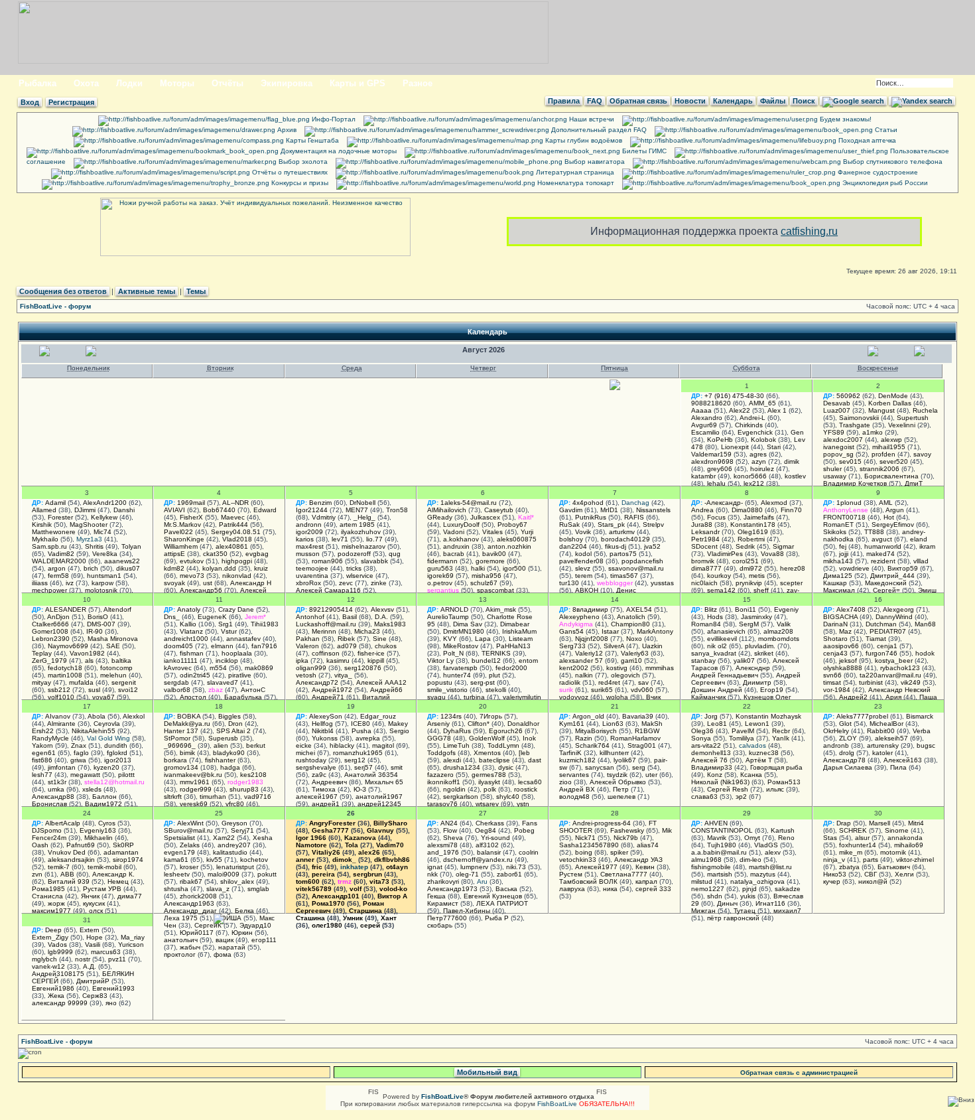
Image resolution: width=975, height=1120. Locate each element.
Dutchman (881, 624)
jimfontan (62, 767)
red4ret (609, 682)
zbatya (849, 867)
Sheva (453, 837)
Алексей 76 (709, 760)
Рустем (570, 874)
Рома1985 (48, 888)
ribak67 (191, 881)
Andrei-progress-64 (601, 823)
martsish (719, 874)
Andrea (702, 510)
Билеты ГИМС (643, 151)
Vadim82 (61, 553)
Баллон (104, 796)
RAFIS (634, 517)
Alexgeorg (898, 609)
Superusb (223, 738)
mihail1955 (888, 447)
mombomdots (778, 638)
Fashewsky (627, 830)
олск (96, 910)
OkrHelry (836, 731)
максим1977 (51, 910)
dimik (791, 461)
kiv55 (214, 859)
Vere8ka (104, 553)
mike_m (850, 852)
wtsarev (487, 803)
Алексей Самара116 (328, 590)
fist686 (42, 760)
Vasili (92, 944)
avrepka (368, 738)
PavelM (743, 731)
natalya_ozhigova (757, 881)
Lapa (483, 638)
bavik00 (494, 553)
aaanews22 (122, 561)
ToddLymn (503, 745)
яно (111, 1003)
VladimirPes (725, 553)
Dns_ (172, 616)
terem (583, 575)
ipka (302, 660)
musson (308, 553)
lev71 (340, 539)
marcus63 (106, 951)
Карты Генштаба (311, 140)
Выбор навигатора (593, 161)
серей (370, 925)
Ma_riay (133, 937)
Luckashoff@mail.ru (326, 624)
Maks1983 (390, 624)
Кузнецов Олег (767, 697)
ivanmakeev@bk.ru (193, 774)
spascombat (495, 590)
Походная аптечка (866, 140)
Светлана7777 (623, 874)
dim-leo (750, 859)
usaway (834, 476)
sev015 (850, 461)
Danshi (124, 510)
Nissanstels (653, 510)
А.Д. (89, 966)
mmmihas (659, 667)
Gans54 (571, 631)
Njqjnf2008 (591, 638)
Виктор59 (902, 568)
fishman (192, 653)
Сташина (310, 918)
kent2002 (573, 667)
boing (583, 852)
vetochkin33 (577, 859)
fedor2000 (511, 667)
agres (758, 454)
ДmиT (914, 483)
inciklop (227, 660)
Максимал (839, 590)
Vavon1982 (87, 653)
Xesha (263, 837)
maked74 (880, 553)
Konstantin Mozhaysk (768, 716)
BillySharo (390, 823)
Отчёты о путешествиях (289, 172)
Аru (482, 881)
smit (397, 767)
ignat (434, 867)
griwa (78, 760)
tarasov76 (442, 803)
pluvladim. (760, 646)
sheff (761, 590)
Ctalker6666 (50, 624)
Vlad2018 (237, 539)
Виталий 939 (69, 881)
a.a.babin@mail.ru (719, 852)
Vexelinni (901, 425)
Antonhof (310, 616)
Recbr (781, 731)
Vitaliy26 (326, 852)
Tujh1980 (721, 845)
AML (886, 502)
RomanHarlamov (635, 738)
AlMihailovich (446, 510)
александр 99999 (60, 1003)
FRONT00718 (844, 517)
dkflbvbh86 (392, 859)
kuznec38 (764, 752)
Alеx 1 (777, 410)
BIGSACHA (840, 616)
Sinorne (897, 830)
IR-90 (94, 631)
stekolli (496, 689)
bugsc (926, 745)
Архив (285, 129)
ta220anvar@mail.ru (890, 675)
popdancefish (642, 561)
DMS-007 (101, 624)
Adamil (55, 502)
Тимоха (324, 789)
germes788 (489, 774)
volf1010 (61, 697)
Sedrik (745, 546)
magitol (383, 745)
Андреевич (329, 782)
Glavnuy (380, 830)
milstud (701, 881)
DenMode (893, 395)
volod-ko (393, 888)
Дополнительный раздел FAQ (598, 129)
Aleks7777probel (862, 716)
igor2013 (117, 760)
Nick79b (626, 837)
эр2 (741, 796)
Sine (380, 638)
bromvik (702, 561)
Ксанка (751, 774)
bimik (187, 752)
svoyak (174, 583)
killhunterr (614, 752)
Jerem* (255, 616)
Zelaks (190, 845)
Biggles (229, 716)
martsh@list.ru (770, 867)
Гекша (436, 896)
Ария (893, 697)
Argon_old (588, 716)
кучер (831, 881)
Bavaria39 (637, 716)
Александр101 (335, 896)
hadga (230, 767)
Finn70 (791, 510)
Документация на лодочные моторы (338, 151)
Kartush (783, 830)
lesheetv (177, 874)
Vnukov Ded (67, 852)
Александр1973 (452, 888)
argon (57, 568)
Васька (506, 888)
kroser (189, 867)
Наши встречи (590, 119)
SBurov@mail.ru (188, 830)
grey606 (719, 468)
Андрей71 (328, 697)
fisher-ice (371, 653)
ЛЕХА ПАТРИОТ (502, 903)
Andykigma (576, 624)
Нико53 (834, 874)
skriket (763, 653)
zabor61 (509, 874)
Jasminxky (756, 616)
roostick (525, 789)
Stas (830, 837)
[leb (524, 752)
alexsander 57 (581, 660)
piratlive (239, 675)
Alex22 (739, 410)
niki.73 (516, 867)
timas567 (624, 575)
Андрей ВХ (577, 789)
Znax (78, 745)
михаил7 (787, 910)
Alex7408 (851, 609)
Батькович (894, 867)
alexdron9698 (712, 461)
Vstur (229, 631)
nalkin (584, 675)
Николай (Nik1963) (720, 782)
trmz (345, 881)
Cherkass (490, 823)
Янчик (90, 896)
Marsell (879, 823)
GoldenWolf (487, 738)
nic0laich (704, 583)
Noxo (634, 638)
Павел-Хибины (466, 910)
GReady (439, 517)
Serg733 (572, 646)
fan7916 (264, 646)
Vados (57, 944)
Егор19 (771, 689)
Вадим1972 (103, 803)
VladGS (766, 845)
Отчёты (227, 83)
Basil (349, 616)
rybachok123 (900, 667)
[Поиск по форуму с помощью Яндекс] (922, 100)
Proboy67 (512, 524)
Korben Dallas (889, 403)
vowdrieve (854, 568)
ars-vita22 (706, 745)
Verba (922, 731)
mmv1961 (195, 782)
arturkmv (622, 531)
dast (534, 760)
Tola (351, 845)
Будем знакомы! (845, 119)
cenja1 (887, 646)
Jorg (711, 716)
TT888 (874, 531)
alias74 (648, 845)
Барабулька (243, 697)
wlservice (359, 575)
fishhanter (220, 760)
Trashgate (854, 425)
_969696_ (180, 745)
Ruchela (925, 410)
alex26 (369, 852)
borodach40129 (625, 539)
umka (56, 789)
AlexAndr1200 (105, 502)
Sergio (399, 731)
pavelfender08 (581, 561)
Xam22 (224, 837)
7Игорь (491, 716)
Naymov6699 (68, 646)
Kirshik (42, 524)
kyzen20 (106, 767)
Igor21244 (312, 510)
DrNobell (362, 502)
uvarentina (312, 575)
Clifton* (478, 723)
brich (91, 568)
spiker (619, 852)
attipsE (174, 553)
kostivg (616, 667)
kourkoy (719, 575)
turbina (474, 697)
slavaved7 (222, 682)
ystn (523, 803)
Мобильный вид (487, 1072)
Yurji (527, 531)
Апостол (193, 697)
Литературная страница (574, 172)
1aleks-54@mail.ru (468, 502)
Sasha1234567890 (589, 845)
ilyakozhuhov (361, 531)
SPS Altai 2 (233, 731)
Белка (244, 910)
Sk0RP (123, 845)
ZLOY (848, 738)
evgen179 (179, 852)
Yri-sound (495, 837)
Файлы (772, 101)
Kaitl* (526, 517)
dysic (505, 767)
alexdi (452, 760)
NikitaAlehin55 (93, 731)
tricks (353, 568)
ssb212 (59, 689)
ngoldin (454, 789)
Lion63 (612, 723)
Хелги (904, 874)
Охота (86, 83)
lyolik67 (625, 760)
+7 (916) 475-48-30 (734, 395)
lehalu (716, 483)
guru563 (440, 568)
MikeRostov (460, 646)
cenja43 (835, 653)
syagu (436, 697)
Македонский (886, 583)
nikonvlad (236, 575)
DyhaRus (457, 731)
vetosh (306, 675)
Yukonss (325, 738)
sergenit (123, 682)
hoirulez (762, 468)
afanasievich (726, 631)
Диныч (727, 903)
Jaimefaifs (759, 517)
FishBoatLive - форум (55, 306)
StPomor (177, 738)
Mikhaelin (98, 837)
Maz (845, 631)
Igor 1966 (311, 837)
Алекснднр (753, 667)
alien (221, 745)
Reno (786, 837)
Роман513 (784, 782)
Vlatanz (191, 631)
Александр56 (201, 590)
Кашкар (835, 583)
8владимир (590, 609)
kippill (375, 660)
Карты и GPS (357, 83)
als (89, 660)
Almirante (61, 723)
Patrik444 (233, 524)
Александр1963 (189, 903)
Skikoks (834, 531)
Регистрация (71, 102)
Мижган (703, 910)
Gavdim (570, 510)
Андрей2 (853, 697)
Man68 (925, 624)
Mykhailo (45, 539)
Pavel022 (178, 531)
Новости (690, 101)
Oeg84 (485, 830)
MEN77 (357, 510)
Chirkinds (749, 425)
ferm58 (58, 575)
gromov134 (181, 767)
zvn (37, 874)
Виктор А (392, 896)
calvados (752, 745)
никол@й (872, 881)
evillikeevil (722, 638)
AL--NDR (235, 502)
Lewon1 (757, 723)
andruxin (456, 546)
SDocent (704, 546)
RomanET (838, 524)
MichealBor (886, 723)
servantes (574, 774)
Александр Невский (899, 689)
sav (643, 682)
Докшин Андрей (716, 689)
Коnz (714, 774)
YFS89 (833, 432)
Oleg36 (702, 731)
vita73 (379, 881)
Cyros (106, 823)
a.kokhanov (461, 539)
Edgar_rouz (378, 716)
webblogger (615, 583)
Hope (94, 937)
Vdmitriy (324, 517)
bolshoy (571, 539)
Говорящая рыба (776, 767)
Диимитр (757, 682)
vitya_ (343, 675)
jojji (843, 553)
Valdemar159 (711, 454)
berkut (255, 745)
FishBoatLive (557, 1103)
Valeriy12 (589, 653)
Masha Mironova (113, 638)
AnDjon (58, 616)
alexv (773, 852)
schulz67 (483, 583)
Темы (196, 291)
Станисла (47, 896)
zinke (379, 583)
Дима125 (837, 575)
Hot (888, 517)
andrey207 (234, 845)
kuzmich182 (577, 760)
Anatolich (631, 616)
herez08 (792, 568)
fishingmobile (711, 867)
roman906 (327, 561)
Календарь (733, 101)
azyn (758, 461)
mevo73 (192, 575)
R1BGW (647, 731)
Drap (843, 823)
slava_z (217, 888)
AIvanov (57, 716)
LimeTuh (456, 745)
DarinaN (835, 624)
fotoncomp (116, 667)
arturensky (883, 745)
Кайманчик (708, 697)
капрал (646, 881)
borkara (175, 760)
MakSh (652, 723)
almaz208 (778, 631)
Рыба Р (497, 918)
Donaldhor (523, 723)
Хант (389, 918)
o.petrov (439, 583)
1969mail (191, 502)
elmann (222, 646)
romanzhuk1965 (358, 752)
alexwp (891, 439)
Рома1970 (328, 903)
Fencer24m (49, 837)
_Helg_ (364, 517)
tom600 (308, 881)
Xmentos (487, 752)
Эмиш (927, 590)
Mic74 (102, 531)
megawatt (85, 774)
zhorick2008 (198, 896)
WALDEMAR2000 (59, 561)
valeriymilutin (522, 697)
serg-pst (482, 682)
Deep (53, 930)
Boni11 (745, 609)
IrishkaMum (519, 631)
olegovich (625, 675)
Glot (845, 723)
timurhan (213, 796)
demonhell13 (711, 752)
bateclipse (494, 760)
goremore (490, 561)
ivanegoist (838, 447)
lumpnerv (474, 867)
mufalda (81, 682)
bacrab (453, 553)
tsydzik (617, 774)
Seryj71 (242, 830)
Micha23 (367, 631)
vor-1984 (836, 689)
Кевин (645, 867)
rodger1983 (245, 782)
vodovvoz (573, 697)
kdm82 (174, 568)
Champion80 (630, 624)
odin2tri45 (195, 675)
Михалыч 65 (384, 782)
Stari (774, 447)
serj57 (363, 767)
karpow (102, 583)
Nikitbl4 (323, 731)
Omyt (752, 837)
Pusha (361, 731)
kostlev (795, 476)
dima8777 (706, 568)
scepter (791, 583)
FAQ (594, 101)
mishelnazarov (363, 546)
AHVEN (716, 823)
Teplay (42, 653)
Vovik (583, 531)
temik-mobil (104, 867)
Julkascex (485, 517)
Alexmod (774, 502)
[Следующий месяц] (874, 354)
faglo (81, 752)
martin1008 (65, 675)
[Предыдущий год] (45, 354)
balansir (489, 852)
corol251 (745, 561)
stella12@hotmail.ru (114, 782)
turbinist (871, 682)
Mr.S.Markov (182, 524)
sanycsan (599, 767)
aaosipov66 (841, 646)
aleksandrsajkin (71, 859)
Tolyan (131, 546)
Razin (583, 738)
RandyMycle (50, 738)
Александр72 (317, 682)
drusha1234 (461, 767)
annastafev (243, 638)
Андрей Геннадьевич (724, 675)
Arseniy (438, 723)
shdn (714, 896)
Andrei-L (752, 417)
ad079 (347, 646)
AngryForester (332, 823)
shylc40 (507, 796)
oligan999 (311, 667)
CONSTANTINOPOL (722, 830)
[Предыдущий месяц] (92, 354)
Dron (235, 723)
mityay (41, 682)
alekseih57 (891, 738)
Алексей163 (902, 760)
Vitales (492, 531)
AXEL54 (639, 609)
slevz (582, 568)
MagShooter (88, 524)
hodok (925, 653)
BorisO (98, 616)
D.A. (381, 616)
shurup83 (244, 789)
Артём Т (759, 760)
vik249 (911, 682)
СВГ (870, 874)
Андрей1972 (332, 689)
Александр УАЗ (638, 859)
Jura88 (701, 524)
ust (207, 583)
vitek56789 (314, 888)
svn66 (832, 675)
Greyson (234, 823)
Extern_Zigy (50, 937)
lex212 (754, 483)
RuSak (569, 524)
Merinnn (324, 631)
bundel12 (486, 660)
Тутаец (744, 910)
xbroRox (308, 583)
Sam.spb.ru (49, 546)
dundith (115, 745)
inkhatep (354, 867)
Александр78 (844, 760)
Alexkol (134, 716)
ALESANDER (65, 609)
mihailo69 (908, 845)
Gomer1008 (50, 631)
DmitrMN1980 (463, 631)
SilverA (614, 646)
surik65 (602, 689)
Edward (265, 510)
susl (94, 689)
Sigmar (783, 546)
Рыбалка (37, 83)
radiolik (569, 682)
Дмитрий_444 (892, 575)
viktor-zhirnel (915, 859)
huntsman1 (104, 575)
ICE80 (360, 723)
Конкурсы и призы (298, 182)
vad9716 (257, 796)
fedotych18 (65, 667)
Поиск (804, 101)
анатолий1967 (379, 796)
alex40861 (232, 546)
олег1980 (327, 925)
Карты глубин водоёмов (582, 140)
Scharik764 (592, 745)
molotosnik (101, 590)
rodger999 (196, 789)
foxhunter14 (857, 845)
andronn (309, 524)
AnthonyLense (845, 510)
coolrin (529, 852)
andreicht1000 (186, 638)
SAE (113, 646)
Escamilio (705, 432)
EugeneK (212, 616)
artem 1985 (357, 524)
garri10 (631, 660)
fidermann (442, 561)
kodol (583, 553)
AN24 (449, 823)
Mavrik (716, 837)
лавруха (572, 888)
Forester (60, 517)
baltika (121, 660)
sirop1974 (128, 859)
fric (317, 867)
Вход (30, 102)
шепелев (621, 796)
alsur (862, 837)
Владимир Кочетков (855, 483)
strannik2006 (879, 468)
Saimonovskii (859, 417)
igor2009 (309, 531)
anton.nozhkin (509, 546)
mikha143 (838, 561)
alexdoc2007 (843, 439)
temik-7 (59, 867)
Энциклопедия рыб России (884, 182)
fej (842, 546)
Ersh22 (43, 731)
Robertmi (751, 539)
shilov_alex (237, 881)
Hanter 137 (181, 731)
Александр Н (250, 583)
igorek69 (440, 575)
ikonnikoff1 (443, 782)
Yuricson (131, 944)
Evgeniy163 (98, 830)
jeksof (848, 660)
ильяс (775, 789)
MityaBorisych (596, 731)
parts (870, 859)
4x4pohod (588, 502)
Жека (56, 995)
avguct (882, 539)
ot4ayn (397, 867)
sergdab (176, 682)
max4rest (310, 546)
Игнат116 (770, 903)
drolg (846, 752)
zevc (346, 583)
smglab (258, 888)
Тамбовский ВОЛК (588, 881)
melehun (113, 675)
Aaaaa (701, 410)
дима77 (129, 896)
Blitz (710, 609)
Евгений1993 (113, 988)
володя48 (574, 796)
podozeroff (354, 553)
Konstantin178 (752, 524)
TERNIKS (496, 653)
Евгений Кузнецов (493, 896)
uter (651, 774)
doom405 (178, 646)
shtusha (176, 888)
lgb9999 (60, 951)
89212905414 (331, 609)
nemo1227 (707, 888)
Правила (564, 101)
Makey (398, 723)
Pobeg (524, 830)
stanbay (703, 660)
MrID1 (609, 510)
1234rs (451, 716)
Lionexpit (735, 447)
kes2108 (253, 774)
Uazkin (652, 646)
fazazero (440, 774)
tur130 (569, 583)
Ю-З (360, 789)
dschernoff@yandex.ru (478, 859)
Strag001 (641, 745)
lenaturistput (235, 867)
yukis (747, 896)
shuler (832, 468)
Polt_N (453, 653)
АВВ (67, 874)
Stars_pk (611, 524)
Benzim (320, 502)
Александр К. (113, 874)
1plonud (849, 502)
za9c (319, 774)
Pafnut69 (80, 845)
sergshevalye (316, 767)
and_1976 (443, 852)
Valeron (307, 646)
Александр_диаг (190, 910)
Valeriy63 (635, 653)
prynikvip (749, 583)
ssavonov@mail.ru (636, 568)
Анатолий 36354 (371, 774)
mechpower (49, 590)
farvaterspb (460, 667)
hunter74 (457, 675)
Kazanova (360, 837)
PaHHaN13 (513, 646)
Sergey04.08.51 (236, 531)
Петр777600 (447, 918)
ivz (70, 583)
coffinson (326, 653)
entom (528, 660)
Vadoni (453, 531)
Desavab (836, 403)
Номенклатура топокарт (574, 182)
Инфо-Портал (333, 119)
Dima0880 (747, 510)
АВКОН (586, 590)
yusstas (662, 583)
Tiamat (876, 638)
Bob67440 (219, 510)
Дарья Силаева (847, 767)
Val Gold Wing (108, 738)
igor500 (514, 568)
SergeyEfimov (893, 524)
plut (494, 675)
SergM (749, 624)
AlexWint (190, 823)
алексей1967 (317, 796)
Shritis (94, 546)
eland (918, 539)
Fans (529, 823)
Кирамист (442, 903)
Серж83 (94, 995)
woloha (617, 697)
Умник (353, 918)
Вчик (653, 697)
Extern (89, 930)
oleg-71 (467, 874)
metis (757, 575)
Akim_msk (501, 609)
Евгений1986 (53, 988)
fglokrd (117, 752)
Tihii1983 (265, 624)
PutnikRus (590, 517)
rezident (883, 561)
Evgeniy (786, 609)
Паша (928, 697)
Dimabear (514, 624)
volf (355, 888)
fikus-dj (615, 546)
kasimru (338, 660)
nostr (82, 959)
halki (478, 568)
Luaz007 (836, 410)
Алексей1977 (596, 867)
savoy (922, 454)
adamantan (121, 852)
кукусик (94, 903)
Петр (621, 789)
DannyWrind (894, 616)
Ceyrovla (107, 723)
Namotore (311, 845)
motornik (893, 852)
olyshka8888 (842, 667)
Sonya (701, 738)
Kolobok (763, 439)
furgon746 (881, 653)
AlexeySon (325, 716)
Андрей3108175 (58, 973)
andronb (836, 745)
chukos (386, 646)
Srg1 (225, 624)
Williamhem (181, 546)
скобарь (439, 925)
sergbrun (367, 874)
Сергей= (886, 590)
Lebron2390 (51, 638)
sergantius (443, 590)
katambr (703, 476)
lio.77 (374, 539)
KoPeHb (720, 439)
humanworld (882, 546)
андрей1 (326, 803)
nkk (432, 874)
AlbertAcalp (62, 823)
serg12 (354, 760)
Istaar (610, 631)
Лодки (129, 83)
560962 (848, 395)
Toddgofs (441, 752)
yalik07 (744, 660)
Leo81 (717, 723)
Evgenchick (755, 432)
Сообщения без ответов (63, 291)
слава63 (704, 796)
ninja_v (834, 859)
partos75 (623, 553)
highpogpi (237, 561)
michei (305, 752)
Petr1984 (705, 539)
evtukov (192, 561)
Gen (797, 432)
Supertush (913, 417)
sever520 (893, 461)
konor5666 (750, 476)
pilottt (126, 774)
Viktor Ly (440, 660)
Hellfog (322, 723)
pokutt (267, 874)
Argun (894, 510)
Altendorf (117, 609)
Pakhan (308, 638)
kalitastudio (230, 852)
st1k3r (57, 782)
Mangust (881, 410)
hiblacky (342, 745)
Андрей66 (386, 689)
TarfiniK (570, 752)
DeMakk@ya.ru (187, 723)
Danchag (635, 502)
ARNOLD (454, 609)
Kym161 (571, 723)
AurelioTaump (448, 616)
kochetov (254, 859)
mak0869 (259, 667)
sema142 (721, 590)
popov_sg (838, 454)
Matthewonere (54, 531)
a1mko (872, 432)
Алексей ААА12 (381, 682)
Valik (784, 624)
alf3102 (487, 845)
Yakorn (42, 745)
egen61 (44, 752)
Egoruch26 (506, 731)
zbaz (215, 689)
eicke (304, 745)
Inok (529, 738)
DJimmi (85, 510)
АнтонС (253, 689)
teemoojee (312, 568)
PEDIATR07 (888, 631)
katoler (882, 752)
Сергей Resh (727, 789)
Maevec (233, 517)
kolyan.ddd (219, 568)
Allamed (44, 510)
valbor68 (177, 689)
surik (566, 689)
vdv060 (642, 689)
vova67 (103, 697)
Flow (450, 830)
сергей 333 (653, 888)
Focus (716, 517)
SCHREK (853, 830)
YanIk (780, 738)
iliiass (40, 583)
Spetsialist (179, 837)
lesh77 (42, 774)
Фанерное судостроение (877, 172)
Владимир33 (711, 767)
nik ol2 (717, 646)
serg (638, 767)
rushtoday (311, 760)
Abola (96, 716)
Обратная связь (638, 101)
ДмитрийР (92, 981)
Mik (667, 830)
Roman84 (706, 624)
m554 (218, 667)
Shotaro (835, 638)
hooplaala (237, 653)
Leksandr (705, 531)
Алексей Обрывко (618, 782)
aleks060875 (517, 539)
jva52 (652, 546)
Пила (898, 767)
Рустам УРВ (102, 888)
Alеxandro (706, 417)
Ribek (346, 638)
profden (883, 454)
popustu (439, 682)
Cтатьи (885, 129)
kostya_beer (894, 660)
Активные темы (146, 291)
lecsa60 (530, 782)
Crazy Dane (236, 609)
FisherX (191, 517)
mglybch (44, 959)
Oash (40, 845)
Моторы (177, 83)
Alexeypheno (579, 616)
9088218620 (711, 403)
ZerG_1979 (49, 660)
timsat (832, 682)
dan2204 (573, 546)
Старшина (365, 910)
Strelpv (653, 524)
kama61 (176, 859)
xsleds (91, 789)
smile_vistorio (447, 689)
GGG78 (439, 738)
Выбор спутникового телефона (891, 161)
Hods (715, 616)
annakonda (905, 837)
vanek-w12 (48, 966)
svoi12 (128, 689)
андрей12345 (379, 803)
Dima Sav (467, 624)
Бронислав (49, 803)
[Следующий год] (920, 354)
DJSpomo (47, 830)
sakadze (788, 888)
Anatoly (188, 609)
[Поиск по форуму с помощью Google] (853, 100)
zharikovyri (443, 881)
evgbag (257, 553)
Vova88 (772, 553)
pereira (323, 874)
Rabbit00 (881, 731)
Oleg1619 (753, 531)
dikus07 (128, 568)
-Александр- (723, 502)
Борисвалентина (891, 476)
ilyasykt (489, 782)
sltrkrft (173, 796)
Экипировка (286, 83)
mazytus (762, 874)
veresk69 (194, 803)
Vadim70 (390, 845)
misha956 (486, 575)
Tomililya (741, 738)
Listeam (521, 638)
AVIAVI (174, 510)
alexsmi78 (442, 845)
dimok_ (344, 859)
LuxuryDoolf (461, 524)
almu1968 (706, 859)
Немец (118, 881)
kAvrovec (178, 667)
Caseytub (498, 510)
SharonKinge (184, 539)
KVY (450, 638)
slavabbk (374, 561)
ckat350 (215, 553)
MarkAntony (655, 631)
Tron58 (397, 510)
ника (610, 888)
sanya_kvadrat (713, 653)
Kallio (188, 624)
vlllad (921, 561)
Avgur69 (704, 425)
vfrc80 (235, 803)
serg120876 (362, 667)
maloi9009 (223, 874)
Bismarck (919, 716)
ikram (927, 546)
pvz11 (117, 959)
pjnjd (749, 888)
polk (490, 789)
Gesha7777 (330, 830)
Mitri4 (916, 823)
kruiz (261, 568)
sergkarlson (460, 796)
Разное (417, 83)
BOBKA (188, 716)
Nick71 (585, 837)
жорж (56, 903)
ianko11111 (181, 660)
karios (305, 539)
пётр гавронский (733, 918)
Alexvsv (382, 609)
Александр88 (53, 796)
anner (305, 859)
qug (395, 553)
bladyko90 (229, 752)
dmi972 (751, 568)
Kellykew (104, 517)
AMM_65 (762, 403)
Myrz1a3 (89, 539)
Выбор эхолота (302, 161)
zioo (565, 782)
